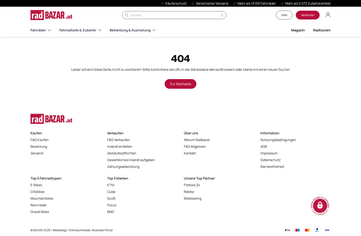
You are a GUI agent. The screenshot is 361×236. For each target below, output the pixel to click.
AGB (264, 146)
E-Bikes (36, 185)
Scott (111, 198)
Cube (111, 191)
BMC (110, 211)
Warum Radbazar (197, 139)
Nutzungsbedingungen (278, 139)
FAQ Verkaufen (118, 139)
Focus (111, 205)
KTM (110, 185)
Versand (37, 153)
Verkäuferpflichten (121, 153)
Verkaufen (307, 15)
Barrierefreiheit (272, 166)
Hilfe (284, 15)
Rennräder (39, 205)
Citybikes (37, 191)
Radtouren (321, 30)
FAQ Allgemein (195, 146)
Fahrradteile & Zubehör (77, 30)
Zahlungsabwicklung (123, 166)
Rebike (189, 191)
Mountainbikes (42, 198)
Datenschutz (271, 160)
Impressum (269, 153)
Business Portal (102, 230)
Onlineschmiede (80, 230)
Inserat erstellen (119, 146)
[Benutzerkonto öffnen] (327, 14)
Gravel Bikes (40, 211)
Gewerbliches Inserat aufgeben (131, 160)
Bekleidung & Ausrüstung (130, 30)
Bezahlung (39, 146)
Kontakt (190, 153)
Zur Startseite (180, 84)
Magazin (298, 30)
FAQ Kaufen (40, 139)
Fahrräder (38, 30)
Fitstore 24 (192, 185)
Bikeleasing (192, 198)
